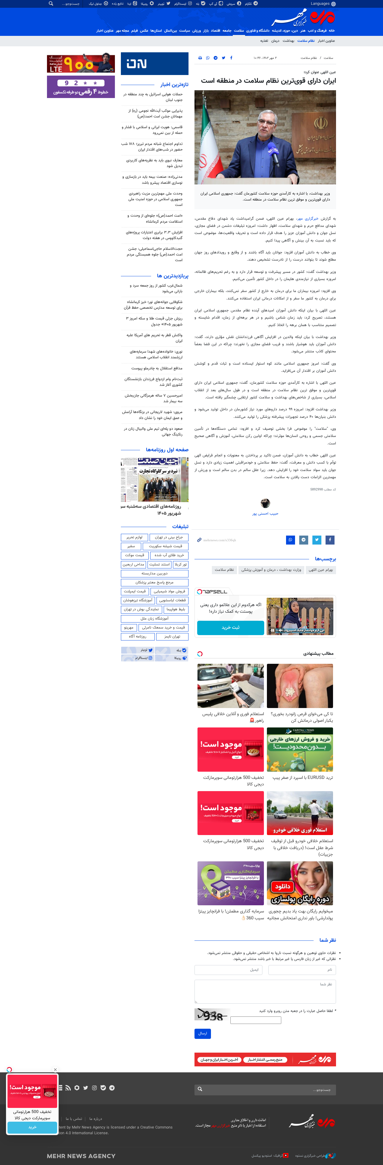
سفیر (131, 546)
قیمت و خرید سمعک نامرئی (163, 628)
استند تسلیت (159, 565)
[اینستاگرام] (94, 1088)
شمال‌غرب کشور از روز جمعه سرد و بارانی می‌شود (156, 288)
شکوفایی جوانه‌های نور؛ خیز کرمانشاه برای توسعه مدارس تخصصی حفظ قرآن (153, 305)
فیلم (134, 30)
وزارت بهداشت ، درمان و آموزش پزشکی (271, 570)
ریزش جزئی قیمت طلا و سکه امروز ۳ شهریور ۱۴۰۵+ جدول (154, 321)
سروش (231, 4)
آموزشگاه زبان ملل (154, 619)
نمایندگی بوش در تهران (141, 609)
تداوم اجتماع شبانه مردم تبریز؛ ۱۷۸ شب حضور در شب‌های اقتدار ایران (152, 147)
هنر (303, 30)
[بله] (103, 1088)
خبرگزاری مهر (309, 219)
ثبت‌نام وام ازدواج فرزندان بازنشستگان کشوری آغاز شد (153, 382)
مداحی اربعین (133, 565)
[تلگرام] (111, 1088)
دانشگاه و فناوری (258, 30)
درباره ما (95, 1119)
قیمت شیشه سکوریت (165, 546)
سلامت (239, 30)
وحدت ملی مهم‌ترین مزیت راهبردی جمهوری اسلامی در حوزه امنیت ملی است (155, 199)
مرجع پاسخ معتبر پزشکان (155, 582)
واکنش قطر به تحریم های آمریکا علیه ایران (155, 338)
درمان (275, 41)
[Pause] (272, 630)
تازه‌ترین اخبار (174, 85)
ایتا (129, 4)
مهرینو (128, 628)
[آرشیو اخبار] (59, 1088)
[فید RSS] (68, 1088)
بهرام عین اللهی (321, 570)
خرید (32, 1127)
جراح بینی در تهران (169, 537)
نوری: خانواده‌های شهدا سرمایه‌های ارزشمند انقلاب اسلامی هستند (156, 354)
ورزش (196, 30)
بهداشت (288, 41)
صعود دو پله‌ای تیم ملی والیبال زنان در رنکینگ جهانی (153, 432)
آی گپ (213, 4)
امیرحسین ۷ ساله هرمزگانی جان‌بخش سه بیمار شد (154, 398)
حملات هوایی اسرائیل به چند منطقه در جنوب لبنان (153, 97)
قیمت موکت (134, 555)
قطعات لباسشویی (172, 600)
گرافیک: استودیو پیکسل (267, 1155)
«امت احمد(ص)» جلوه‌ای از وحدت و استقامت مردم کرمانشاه (155, 218)
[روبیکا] (77, 1088)
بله (198, 4)
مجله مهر (122, 30)
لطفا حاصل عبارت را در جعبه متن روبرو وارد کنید (297, 1011)
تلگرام (249, 4)
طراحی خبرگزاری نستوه (310, 1155)
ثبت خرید (230, 628)
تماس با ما (74, 1119)
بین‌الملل (170, 30)
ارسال (202, 1033)
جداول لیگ (96, 4)
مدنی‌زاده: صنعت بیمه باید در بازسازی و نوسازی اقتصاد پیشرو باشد (152, 180)
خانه (332, 30)
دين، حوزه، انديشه (285, 30)
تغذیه (264, 41)
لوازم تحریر (134, 537)
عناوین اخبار (326, 41)
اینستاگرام (180, 4)
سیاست (184, 30)
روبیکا (145, 4)
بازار (206, 30)
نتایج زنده (118, 3)
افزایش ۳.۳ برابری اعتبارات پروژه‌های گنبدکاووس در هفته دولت (154, 235)
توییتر (161, 4)
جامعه (227, 30)
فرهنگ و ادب (317, 30)
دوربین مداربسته (155, 574)
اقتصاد (215, 30)
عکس (144, 30)
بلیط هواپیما (176, 609)
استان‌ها (156, 30)
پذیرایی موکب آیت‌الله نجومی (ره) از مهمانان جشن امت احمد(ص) (155, 114)
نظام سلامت (305, 41)
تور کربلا (181, 565)
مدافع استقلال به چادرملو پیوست (157, 368)
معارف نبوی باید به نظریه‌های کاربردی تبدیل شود (154, 163)
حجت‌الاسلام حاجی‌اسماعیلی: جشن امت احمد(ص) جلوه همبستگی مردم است (155, 254)
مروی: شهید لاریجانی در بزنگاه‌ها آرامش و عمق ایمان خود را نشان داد (152, 415)
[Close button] (55, 1070)
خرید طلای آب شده (169, 555)
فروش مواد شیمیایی (169, 591)
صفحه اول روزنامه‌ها (167, 450)
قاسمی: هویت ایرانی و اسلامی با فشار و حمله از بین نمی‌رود (152, 130)
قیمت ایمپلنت (135, 591)
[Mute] (281, 630)
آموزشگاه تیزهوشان (137, 600)
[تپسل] (200, 592)
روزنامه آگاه (137, 637)
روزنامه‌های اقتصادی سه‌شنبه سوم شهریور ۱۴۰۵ (156, 510)
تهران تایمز (172, 637)
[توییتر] (85, 1088)
